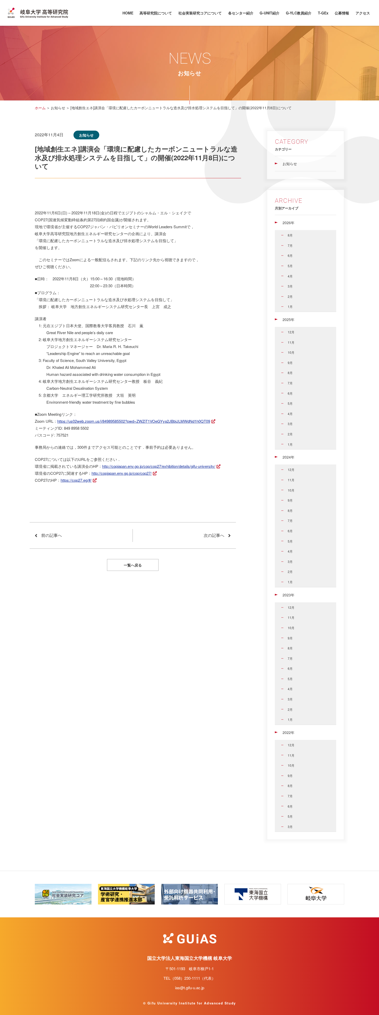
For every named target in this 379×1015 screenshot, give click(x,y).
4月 (290, 276)
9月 (290, 362)
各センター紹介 (240, 12)
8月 (290, 235)
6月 (290, 255)
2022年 (288, 732)
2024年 (288, 457)
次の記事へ (214, 535)
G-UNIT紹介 (269, 12)
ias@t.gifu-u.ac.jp (189, 987)
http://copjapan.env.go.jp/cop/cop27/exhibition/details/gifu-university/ (158, 466)
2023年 (288, 594)
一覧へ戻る (133, 565)
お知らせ (290, 163)
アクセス (363, 12)
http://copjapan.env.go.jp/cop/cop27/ (122, 473)
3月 (290, 286)
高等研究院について (155, 12)
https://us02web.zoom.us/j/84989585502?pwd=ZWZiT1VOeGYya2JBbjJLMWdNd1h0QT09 (133, 421)
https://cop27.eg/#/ (76, 480)
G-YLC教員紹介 (298, 12)
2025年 (288, 319)
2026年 (288, 222)
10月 (291, 352)
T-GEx (323, 12)
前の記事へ (51, 535)
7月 (290, 245)
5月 (290, 266)
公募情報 (342, 12)
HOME (127, 12)
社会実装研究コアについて (200, 12)
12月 (291, 332)
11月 (291, 342)
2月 (290, 296)
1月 (290, 306)
